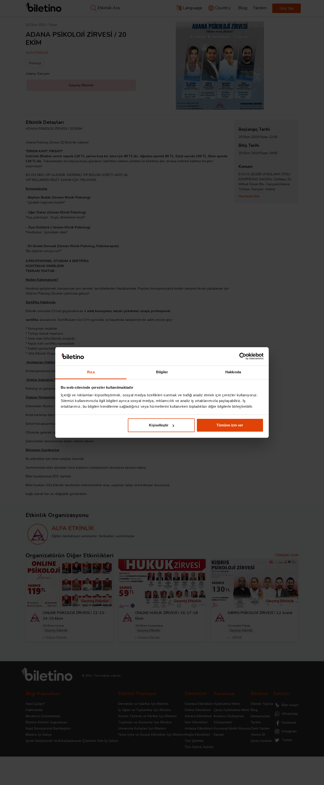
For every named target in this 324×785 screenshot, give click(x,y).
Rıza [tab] (90, 372)
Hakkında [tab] (233, 372)
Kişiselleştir (158, 425)
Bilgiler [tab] (162, 372)
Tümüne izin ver (230, 425)
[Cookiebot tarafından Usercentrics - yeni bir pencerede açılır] (243, 356)
